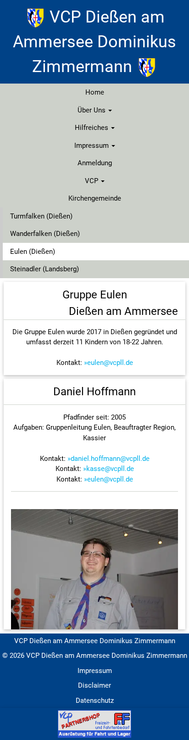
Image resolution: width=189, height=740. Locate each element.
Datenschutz (95, 700)
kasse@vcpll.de (110, 469)
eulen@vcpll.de (110, 363)
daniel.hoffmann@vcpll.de (110, 458)
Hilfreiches (92, 127)
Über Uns (92, 110)
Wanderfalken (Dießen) (45, 234)
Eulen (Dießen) (32, 251)
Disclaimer (94, 685)
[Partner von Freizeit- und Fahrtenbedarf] (94, 723)
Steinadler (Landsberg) (44, 269)
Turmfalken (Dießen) (41, 216)
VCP (92, 181)
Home (94, 92)
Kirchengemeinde (94, 198)
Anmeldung (95, 163)
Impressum (92, 145)
